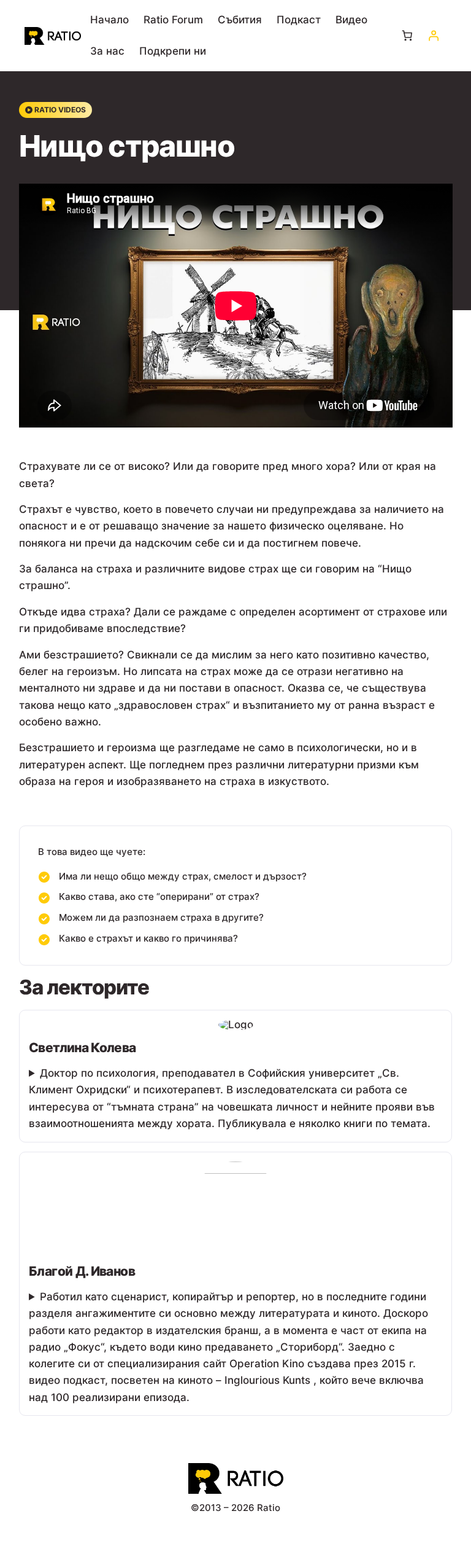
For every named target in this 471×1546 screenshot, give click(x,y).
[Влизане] (433, 36)
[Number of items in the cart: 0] (407, 36)
